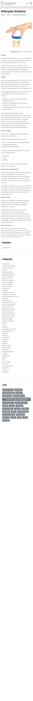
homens (14, 411)
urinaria (25, 417)
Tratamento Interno (8, 366)
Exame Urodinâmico (8, 313)
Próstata (4, 353)
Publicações (6, 355)
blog (8, 15)
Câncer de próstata (7, 408)
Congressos (5, 288)
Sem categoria (6, 362)
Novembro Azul (20, 414)
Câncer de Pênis (7, 278)
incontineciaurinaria (23, 411)
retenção (13, 417)
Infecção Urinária (7, 331)
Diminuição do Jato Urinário (10, 296)
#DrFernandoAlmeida (19, 395)
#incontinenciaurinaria (21, 402)
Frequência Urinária (8, 317)
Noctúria (4, 343)
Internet (4, 335)
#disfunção (19, 392)
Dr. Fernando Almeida (8, 304)
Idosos (4, 325)
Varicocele (5, 372)
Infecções (5, 333)
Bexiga (4, 270)
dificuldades (6, 411)
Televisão (5, 364)
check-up (17, 408)
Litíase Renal (6, 337)
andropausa (19, 405)
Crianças (5, 290)
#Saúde (5, 405)
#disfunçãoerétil (7, 395)
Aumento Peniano (7, 268)
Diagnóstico (25, 408)
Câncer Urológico (7, 282)
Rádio (4, 357)
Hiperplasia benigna (8, 321)
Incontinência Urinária (9, 329)
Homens (4, 323)
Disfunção (5, 298)
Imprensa (5, 327)
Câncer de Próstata (8, 280)
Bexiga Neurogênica (8, 274)
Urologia (4, 370)
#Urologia (11, 405)
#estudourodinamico (8, 402)
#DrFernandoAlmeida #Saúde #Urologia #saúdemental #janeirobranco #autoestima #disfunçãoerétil (16, 399)
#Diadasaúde (18, 389)
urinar (19, 417)
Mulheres (5, 339)
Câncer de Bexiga (7, 276)
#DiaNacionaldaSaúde (8, 392)
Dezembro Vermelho (8, 292)
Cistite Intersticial (7, 284)
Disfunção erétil (7, 300)
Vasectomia (6, 420)
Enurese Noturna (7, 306)
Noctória (4, 341)
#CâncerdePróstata (8, 389)
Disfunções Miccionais (9, 302)
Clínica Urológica (7, 286)
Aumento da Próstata (8, 266)
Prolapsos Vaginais (7, 351)
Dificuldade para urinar (9, 294)
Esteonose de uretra (8, 309)
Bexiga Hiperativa (7, 272)
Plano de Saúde (7, 347)
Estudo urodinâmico (8, 311)
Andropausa (6, 264)
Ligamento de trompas (8, 414)
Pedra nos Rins (6, 345)
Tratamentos (6, 368)
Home (3, 15)
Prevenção (5, 349)
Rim (3, 360)
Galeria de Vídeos (7, 319)
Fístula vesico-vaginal (8, 315)
